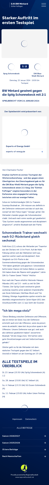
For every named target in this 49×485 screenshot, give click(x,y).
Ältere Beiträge (10, 449)
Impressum (17, 419)
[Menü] (43, 5)
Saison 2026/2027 (11, 436)
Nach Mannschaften (11, 456)
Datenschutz (31, 419)
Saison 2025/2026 (11, 442)
